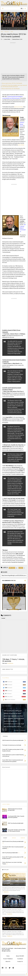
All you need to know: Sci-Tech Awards (11, 88)
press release (21, 144)
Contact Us (20, 961)
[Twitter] (9, 968)
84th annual (7, 31)
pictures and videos (18, 106)
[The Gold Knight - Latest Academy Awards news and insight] (14, 5)
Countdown (20, 958)
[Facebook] (2, 968)
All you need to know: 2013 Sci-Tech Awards (12, 83)
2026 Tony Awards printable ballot (15, 823)
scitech (12, 31)
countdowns (10, 663)
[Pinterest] (13, 968)
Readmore (6, 892)
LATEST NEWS (6, 804)
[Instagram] (6, 968)
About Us (8, 961)
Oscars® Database (8, 958)
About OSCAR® (20, 956)
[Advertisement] (11, 200)
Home (2, 31)
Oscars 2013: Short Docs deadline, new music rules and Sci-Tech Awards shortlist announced (14, 605)
